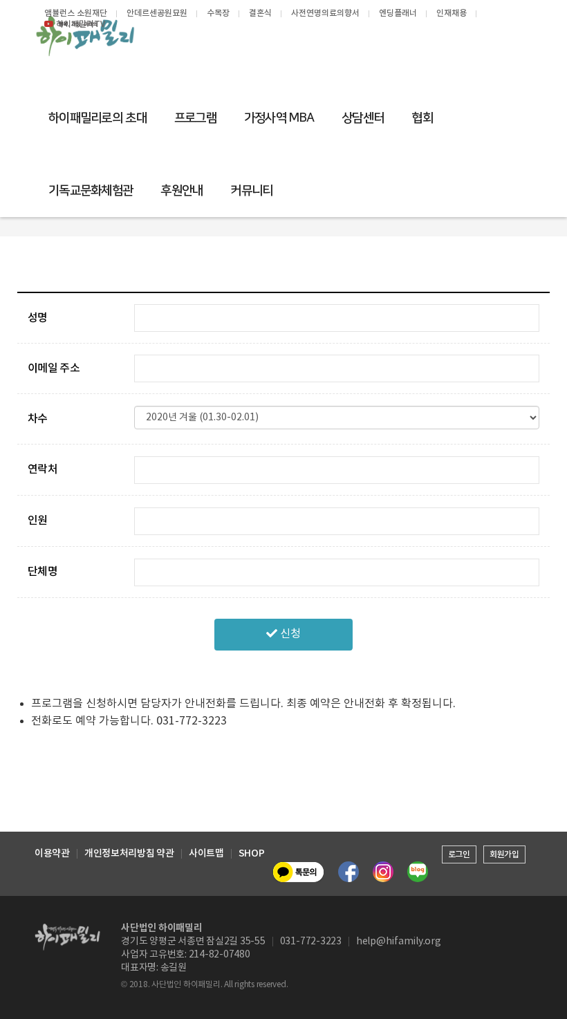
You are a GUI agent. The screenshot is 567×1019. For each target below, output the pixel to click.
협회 (422, 118)
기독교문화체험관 (90, 191)
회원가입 (504, 854)
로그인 (459, 854)
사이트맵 (206, 854)
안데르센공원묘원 (157, 13)
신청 (289, 634)
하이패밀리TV (80, 24)
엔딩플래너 (398, 13)
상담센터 (363, 118)
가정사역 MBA (279, 118)
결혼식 (260, 13)
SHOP (252, 854)
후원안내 (181, 191)
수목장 (218, 13)
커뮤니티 (251, 191)
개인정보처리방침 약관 (129, 854)
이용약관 (52, 854)
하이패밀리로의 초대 (97, 118)
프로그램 (195, 118)
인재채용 (451, 13)
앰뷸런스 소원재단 (75, 13)
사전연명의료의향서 (325, 13)
